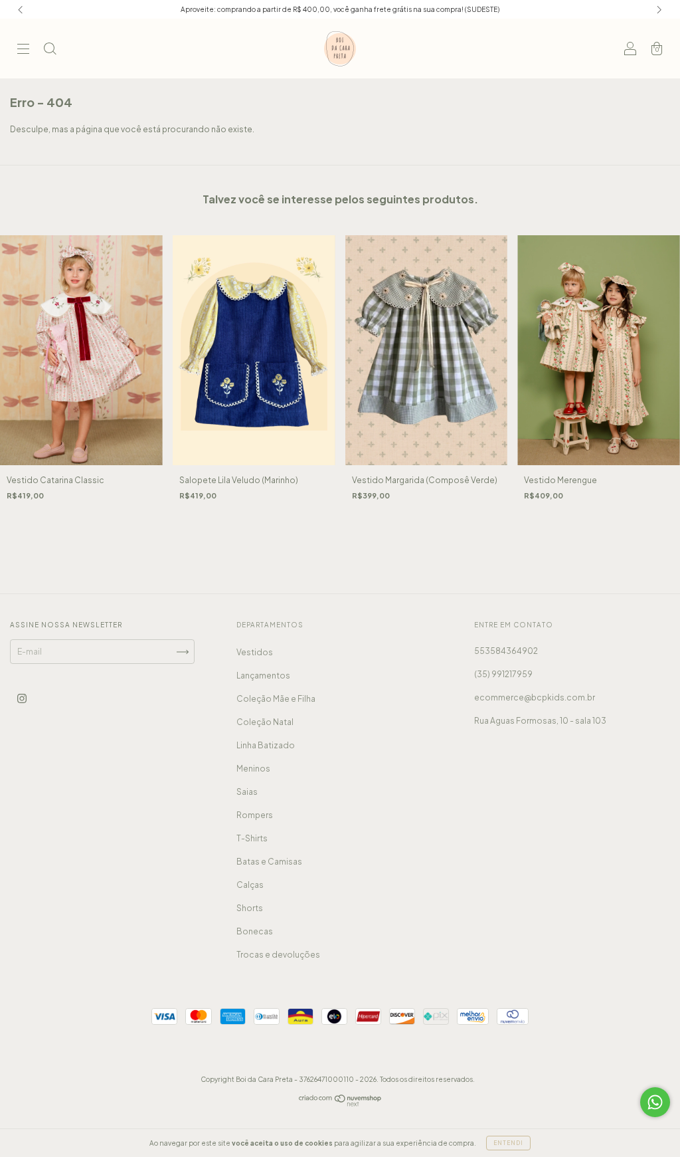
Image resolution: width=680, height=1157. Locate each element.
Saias (247, 792)
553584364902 (506, 651)
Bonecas (254, 931)
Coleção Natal (265, 722)
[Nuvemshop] (340, 1103)
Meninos (253, 769)
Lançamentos (263, 676)
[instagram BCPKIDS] (22, 699)
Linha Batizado (265, 745)
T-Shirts (252, 838)
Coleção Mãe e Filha (275, 699)
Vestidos (254, 652)
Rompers (254, 815)
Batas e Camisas (269, 862)
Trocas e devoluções (278, 955)
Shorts (249, 908)
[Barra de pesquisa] (49, 50)
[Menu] (23, 50)
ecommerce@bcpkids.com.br (534, 697)
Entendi (508, 1143)
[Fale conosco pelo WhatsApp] (655, 1102)
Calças (250, 885)
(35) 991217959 (503, 674)
